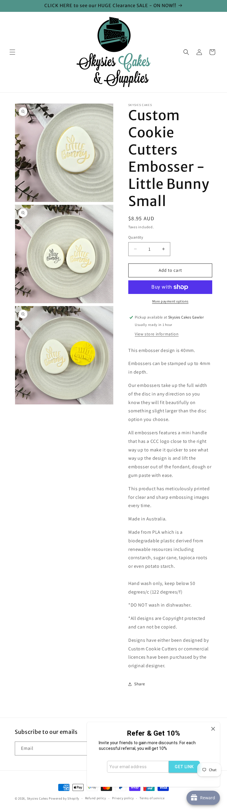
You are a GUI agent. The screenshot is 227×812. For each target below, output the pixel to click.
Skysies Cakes (37, 798)
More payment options (170, 301)
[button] (12, 52)
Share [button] (139, 683)
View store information (157, 334)
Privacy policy (123, 798)
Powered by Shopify (64, 798)
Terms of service (152, 798)
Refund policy (95, 798)
